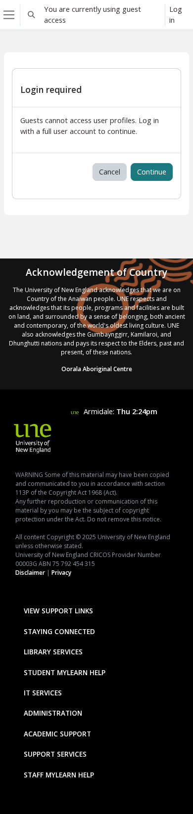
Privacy (61, 572)
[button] (31, 15)
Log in (175, 14)
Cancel (109, 171)
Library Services (53, 651)
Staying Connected (59, 631)
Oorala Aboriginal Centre (96, 369)
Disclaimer (30, 572)
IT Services (43, 692)
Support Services (55, 754)
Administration (53, 713)
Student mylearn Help (64, 672)
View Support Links (58, 610)
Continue (151, 171)
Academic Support (57, 733)
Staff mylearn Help (59, 774)
